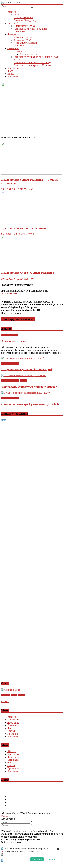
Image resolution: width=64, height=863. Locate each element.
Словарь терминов (23, 17)
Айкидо (11, 11)
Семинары (13, 48)
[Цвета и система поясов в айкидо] (31, 221)
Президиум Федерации (26, 42)
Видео (10, 73)
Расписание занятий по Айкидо (30, 28)
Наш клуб (12, 23)
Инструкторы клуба (24, 26)
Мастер (28, 189)
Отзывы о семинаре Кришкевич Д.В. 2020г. (30, 404)
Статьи (17, 14)
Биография (13, 68)
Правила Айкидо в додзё (27, 20)
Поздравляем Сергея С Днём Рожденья (27, 272)
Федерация (13, 34)
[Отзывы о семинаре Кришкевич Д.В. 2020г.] (25, 392)
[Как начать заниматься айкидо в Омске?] (23, 375)
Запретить (52, 859)
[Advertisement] (32, 453)
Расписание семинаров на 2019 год (32, 65)
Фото (10, 71)
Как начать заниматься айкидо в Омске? (29, 386)
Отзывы (18, 51)
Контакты (12, 76)
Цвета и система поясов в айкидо (23, 228)
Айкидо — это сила (14, 341)
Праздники (19, 31)
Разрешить (37, 859)
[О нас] (11, 689)
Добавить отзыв (28, 54)
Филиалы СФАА (23, 40)
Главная (5, 816)
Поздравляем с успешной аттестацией (26, 369)
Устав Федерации (23, 37)
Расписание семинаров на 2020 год (32, 62)
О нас (14, 695)
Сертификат (20, 45)
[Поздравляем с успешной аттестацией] (22, 358)
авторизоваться (9, 293)
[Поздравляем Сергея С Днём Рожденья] (31, 266)
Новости (14, 363)
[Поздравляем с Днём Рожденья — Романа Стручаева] (31, 173)
